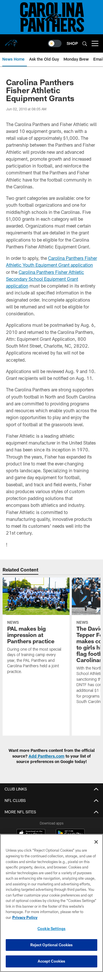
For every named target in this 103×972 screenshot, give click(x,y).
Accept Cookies (52, 961)
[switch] (55, 43)
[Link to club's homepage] (11, 41)
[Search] (84, 43)
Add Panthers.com (46, 756)
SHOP (72, 43)
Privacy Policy (24, 917)
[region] (51, 903)
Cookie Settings (51, 928)
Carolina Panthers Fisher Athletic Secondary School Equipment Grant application (45, 279)
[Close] (96, 842)
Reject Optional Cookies (51, 945)
